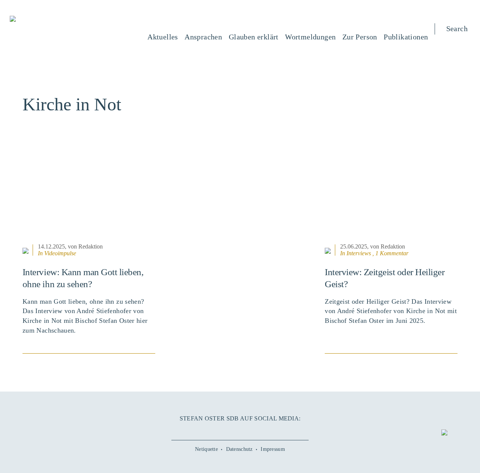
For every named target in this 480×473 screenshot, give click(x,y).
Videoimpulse (60, 253)
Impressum (273, 449)
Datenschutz (239, 449)
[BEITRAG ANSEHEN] (88, 195)
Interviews (358, 253)
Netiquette (206, 449)
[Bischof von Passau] (58, 19)
